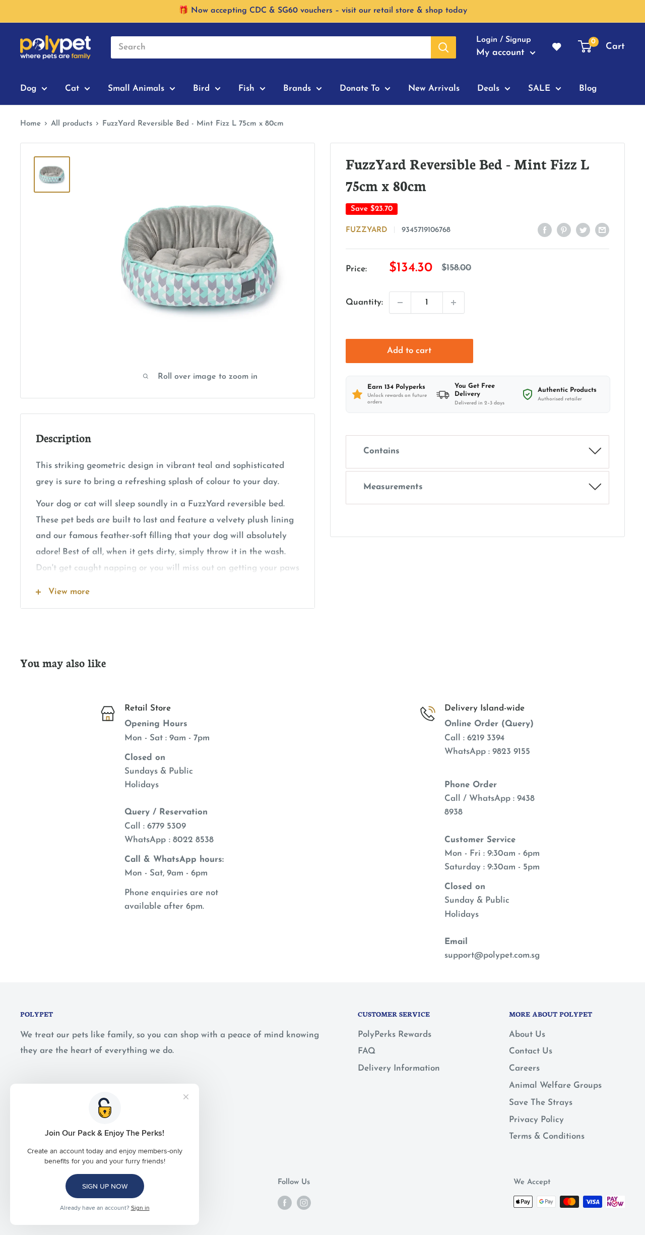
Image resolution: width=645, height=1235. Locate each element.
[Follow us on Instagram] (304, 1203)
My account (502, 52)
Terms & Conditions (547, 1136)
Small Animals (136, 88)
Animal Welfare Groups (555, 1085)
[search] (271, 47)
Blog (588, 88)
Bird (201, 88)
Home (30, 124)
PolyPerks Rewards (394, 1034)
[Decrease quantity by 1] (400, 302)
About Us (527, 1034)
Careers (524, 1068)
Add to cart (409, 350)
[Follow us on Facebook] (285, 1203)
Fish (246, 88)
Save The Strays (540, 1102)
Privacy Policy (536, 1119)
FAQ (366, 1051)
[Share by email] (602, 229)
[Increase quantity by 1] (453, 302)
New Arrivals (434, 88)
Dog (28, 88)
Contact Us (530, 1051)
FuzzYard (366, 230)
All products (71, 124)
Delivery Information (399, 1068)
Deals (488, 88)
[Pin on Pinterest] (564, 229)
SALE (539, 88)
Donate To (359, 88)
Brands (297, 88)
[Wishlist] (557, 47)
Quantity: (364, 302)
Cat (72, 88)
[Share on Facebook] (545, 229)
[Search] (443, 47)
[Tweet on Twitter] (583, 229)
